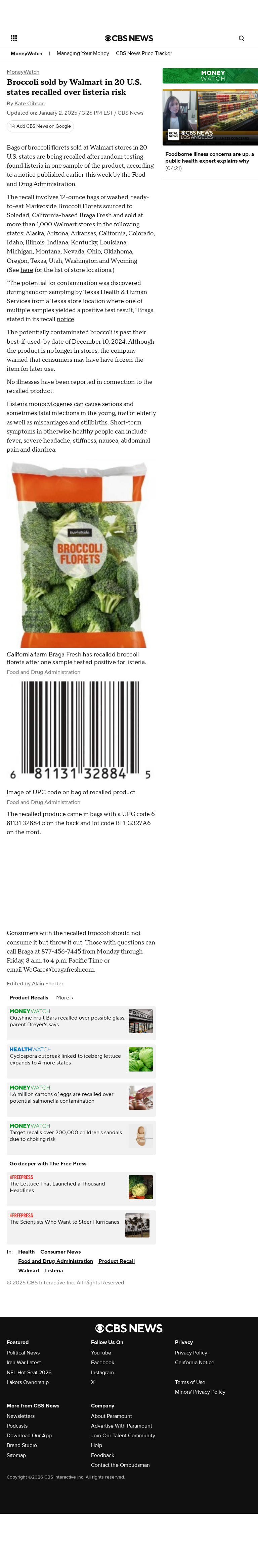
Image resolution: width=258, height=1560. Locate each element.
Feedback (102, 1455)
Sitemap (16, 1455)
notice (65, 319)
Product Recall (116, 1261)
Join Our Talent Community (123, 1435)
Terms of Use (190, 1382)
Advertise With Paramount (121, 1426)
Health (26, 1252)
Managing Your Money (83, 53)
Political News (23, 1352)
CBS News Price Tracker (144, 53)
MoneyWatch (26, 53)
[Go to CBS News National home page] (129, 38)
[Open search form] (242, 38)
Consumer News (60, 1252)
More (63, 997)
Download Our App (29, 1435)
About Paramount (111, 1416)
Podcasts (17, 1426)
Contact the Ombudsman (120, 1465)
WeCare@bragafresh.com (58, 970)
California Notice (194, 1362)
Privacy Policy (191, 1352)
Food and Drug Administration (55, 1261)
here (26, 270)
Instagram (102, 1372)
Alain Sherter (47, 983)
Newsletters (21, 1416)
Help (96, 1445)
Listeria (54, 1270)
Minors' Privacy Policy (200, 1392)
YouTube (101, 1352)
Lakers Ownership (28, 1382)
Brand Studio (22, 1445)
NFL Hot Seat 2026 (29, 1372)
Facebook (102, 1362)
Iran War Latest (24, 1362)
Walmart (29, 1270)
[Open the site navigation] (50, 38)
